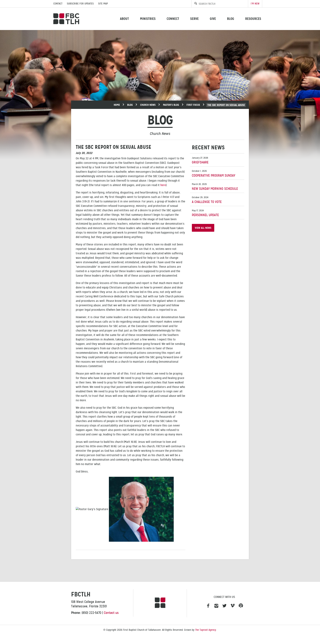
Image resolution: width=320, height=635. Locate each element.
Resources (253, 19)
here (163, 185)
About (124, 19)
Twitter (224, 606)
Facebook (208, 606)
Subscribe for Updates (80, 3)
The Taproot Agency (205, 629)
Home (117, 104)
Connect (173, 19)
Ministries (148, 19)
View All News (203, 227)
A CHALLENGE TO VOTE (207, 200)
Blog (230, 19)
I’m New (255, 3)
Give (213, 19)
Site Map (103, 3)
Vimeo (232, 606)
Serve (194, 19)
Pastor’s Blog (171, 104)
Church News (148, 104)
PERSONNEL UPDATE (205, 213)
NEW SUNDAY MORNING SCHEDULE (215, 187)
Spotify (241, 606)
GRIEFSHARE (200, 160)
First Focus (193, 104)
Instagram (216, 606)
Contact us (111, 613)
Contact (57, 3)
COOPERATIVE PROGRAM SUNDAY (213, 174)
